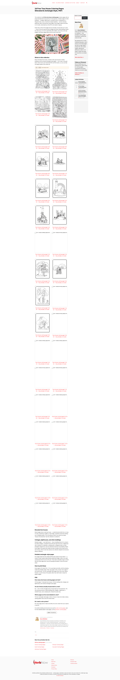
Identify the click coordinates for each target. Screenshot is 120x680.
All (36, 67)
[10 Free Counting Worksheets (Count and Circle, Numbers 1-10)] (76, 91)
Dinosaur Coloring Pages (57, 644)
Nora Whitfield (43, 619)
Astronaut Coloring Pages (40, 649)
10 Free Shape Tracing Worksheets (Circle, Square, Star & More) (82, 87)
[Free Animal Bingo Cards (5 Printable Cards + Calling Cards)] (76, 96)
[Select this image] (35, 70)
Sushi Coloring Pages (39, 646)
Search (84, 17)
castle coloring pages (60, 608)
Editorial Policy (54, 665)
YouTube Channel (73, 663)
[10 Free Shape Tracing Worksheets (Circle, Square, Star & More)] (76, 87)
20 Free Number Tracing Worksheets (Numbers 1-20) (82, 82)
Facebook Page (73, 661)
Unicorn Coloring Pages (40, 644)
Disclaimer (53, 667)
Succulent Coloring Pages (58, 646)
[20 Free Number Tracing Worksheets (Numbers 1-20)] (76, 82)
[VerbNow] (40, 3)
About (52, 659)
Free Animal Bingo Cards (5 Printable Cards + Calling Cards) (82, 96)
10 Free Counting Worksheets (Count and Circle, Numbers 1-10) (82, 91)
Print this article (52, 612)
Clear (40, 67)
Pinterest (72, 659)
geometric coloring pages (60, 609)
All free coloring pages (40, 642)
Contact (52, 663)
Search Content (78, 15)
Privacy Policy (54, 668)
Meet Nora (53, 661)
